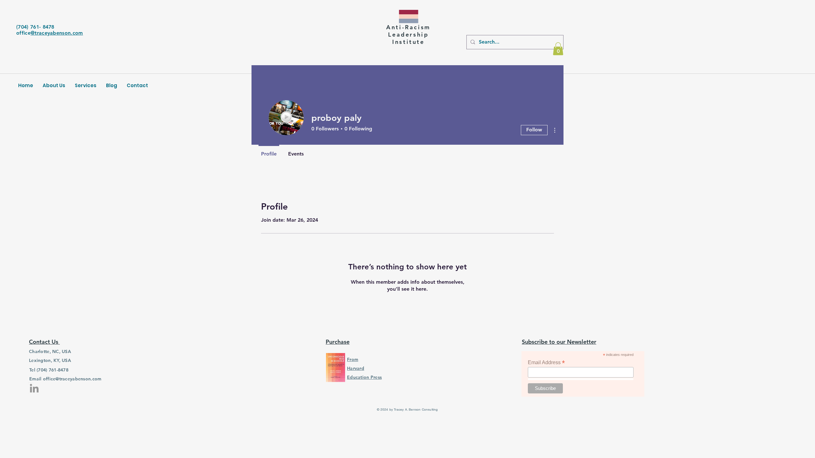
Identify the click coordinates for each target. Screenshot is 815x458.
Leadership (408, 34)
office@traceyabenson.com (72, 379)
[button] (558, 48)
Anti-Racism (408, 27)
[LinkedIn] (34, 388)
